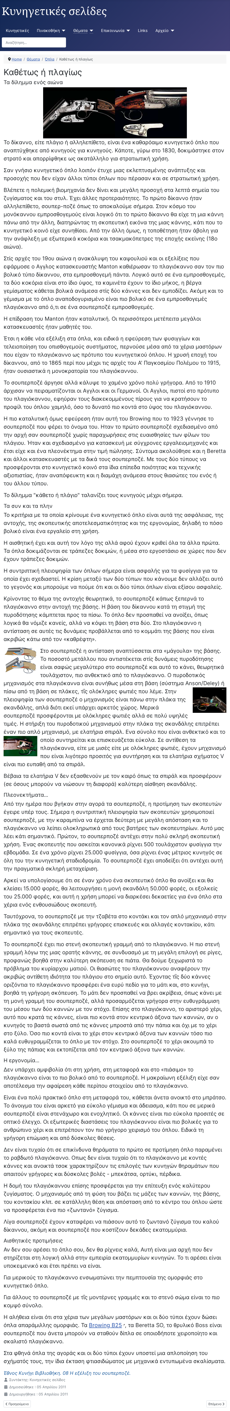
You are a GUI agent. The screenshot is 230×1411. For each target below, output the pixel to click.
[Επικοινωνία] (127, 31)
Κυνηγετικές (17, 30)
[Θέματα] (90, 31)
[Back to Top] (222, 1402)
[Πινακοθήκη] (62, 31)
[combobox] (34, 42)
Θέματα (80, 30)
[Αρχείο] (171, 31)
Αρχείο (162, 30)
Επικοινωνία (112, 30)
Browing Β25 (105, 1325)
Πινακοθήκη (48, 30)
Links (143, 30)
